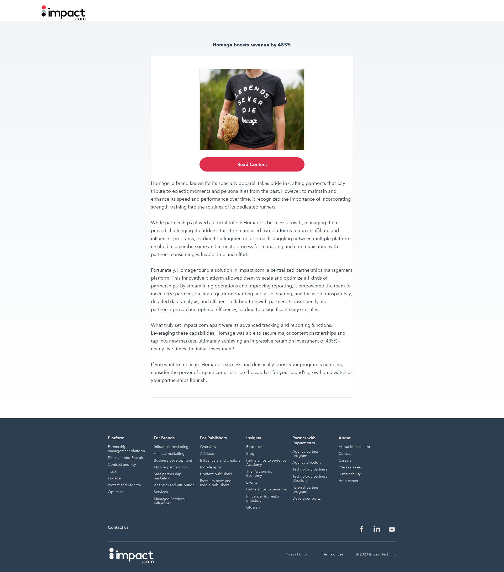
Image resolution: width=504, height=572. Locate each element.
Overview (208, 447)
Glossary (253, 507)
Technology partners (309, 469)
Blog (250, 453)
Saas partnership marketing (167, 476)
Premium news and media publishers (216, 483)
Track (112, 471)
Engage (114, 478)
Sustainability (350, 474)
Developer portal (307, 498)
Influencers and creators (220, 460)
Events (251, 482)
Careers (345, 460)
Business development (173, 460)
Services (161, 492)
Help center (348, 481)
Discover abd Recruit (125, 458)
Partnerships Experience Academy (266, 462)
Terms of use (332, 554)
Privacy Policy (296, 554)
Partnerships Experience (266, 489)
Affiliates (207, 453)
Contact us (118, 527)
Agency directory (307, 462)
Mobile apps (210, 467)
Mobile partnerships (171, 467)
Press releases (350, 467)
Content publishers (216, 474)
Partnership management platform (126, 449)
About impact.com (354, 447)
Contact (345, 453)
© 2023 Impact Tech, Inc (376, 554)
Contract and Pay (122, 464)
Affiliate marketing (169, 453)
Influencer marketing (171, 447)
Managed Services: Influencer (170, 501)
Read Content (252, 164)
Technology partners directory (309, 478)
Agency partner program (305, 453)
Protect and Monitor (124, 485)
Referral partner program (305, 489)
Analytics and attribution (174, 485)
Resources (254, 447)
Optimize (115, 492)
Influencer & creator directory (263, 498)
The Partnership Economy (259, 473)
